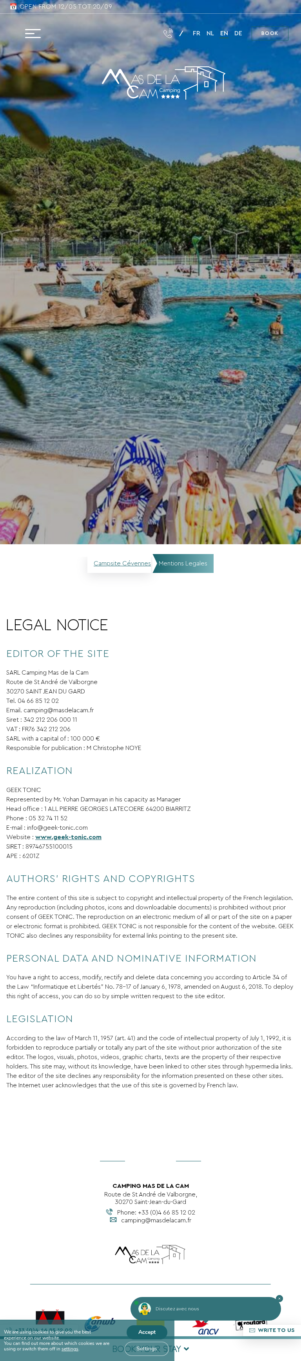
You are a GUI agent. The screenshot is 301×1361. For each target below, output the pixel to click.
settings (70, 1349)
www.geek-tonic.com (68, 837)
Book (270, 33)
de (238, 33)
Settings (146, 1348)
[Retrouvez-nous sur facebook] (60, 33)
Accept (147, 1332)
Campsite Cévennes (122, 563)
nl (210, 33)
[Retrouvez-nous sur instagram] (77, 33)
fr (196, 33)
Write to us (276, 1330)
